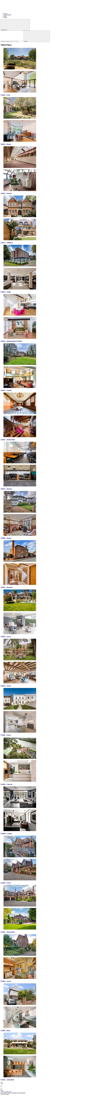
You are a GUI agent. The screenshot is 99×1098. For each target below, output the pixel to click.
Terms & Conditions (12, 1092)
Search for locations (5, 41)
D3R (7, 1094)
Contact (5, 17)
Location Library (7, 14)
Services (5, 13)
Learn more (39, 1095)
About (4, 16)
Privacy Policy (4, 1092)
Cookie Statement (21, 1092)
